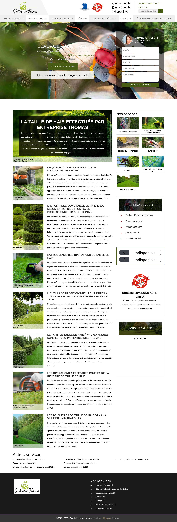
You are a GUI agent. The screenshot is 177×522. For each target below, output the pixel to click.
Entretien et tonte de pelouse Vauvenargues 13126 (33, 467)
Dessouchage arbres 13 (62, 18)
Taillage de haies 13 (37, 18)
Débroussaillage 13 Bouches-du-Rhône (154, 18)
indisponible (122, 3)
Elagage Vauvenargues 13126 (25, 463)
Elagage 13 (126, 18)
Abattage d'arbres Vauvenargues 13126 (80, 463)
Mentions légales (93, 518)
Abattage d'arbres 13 (13, 18)
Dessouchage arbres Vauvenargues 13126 (132, 459)
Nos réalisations (62, 66)
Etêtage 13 (82, 18)
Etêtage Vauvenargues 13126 (76, 467)
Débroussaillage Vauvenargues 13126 (28, 459)
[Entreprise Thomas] (27, 7)
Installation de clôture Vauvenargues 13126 (81, 459)
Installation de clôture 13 (103, 18)
